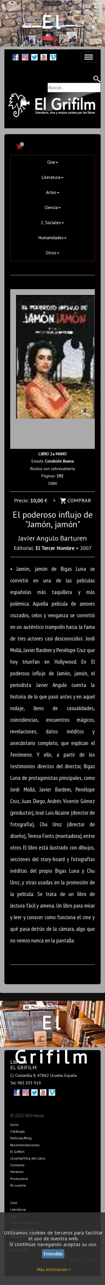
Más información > (54, 1269)
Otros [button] (51, 252)
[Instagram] (25, 56)
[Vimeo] (53, 56)
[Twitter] (34, 56)
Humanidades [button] (51, 237)
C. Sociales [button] (51, 222)
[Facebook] (16, 56)
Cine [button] (51, 162)
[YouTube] (44, 56)
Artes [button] (51, 192)
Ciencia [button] (51, 207)
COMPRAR (78, 500)
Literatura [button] (51, 177)
